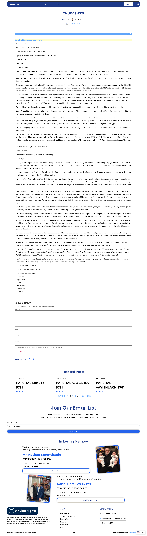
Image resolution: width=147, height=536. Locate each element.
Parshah (25, 4)
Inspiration (47, 4)
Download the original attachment (28, 40)
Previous (61, 395)
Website (17, 341)
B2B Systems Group (135, 532)
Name (17, 329)
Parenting (56, 4)
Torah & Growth (35, 4)
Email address (13, 422)
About (72, 4)
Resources (66, 4)
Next (87, 395)
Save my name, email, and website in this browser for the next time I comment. (39, 347)
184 (82, 395)
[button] (138, 4)
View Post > (21, 391)
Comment (18, 309)
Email (17, 335)
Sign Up (74, 431)
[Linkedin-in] (74, 532)
